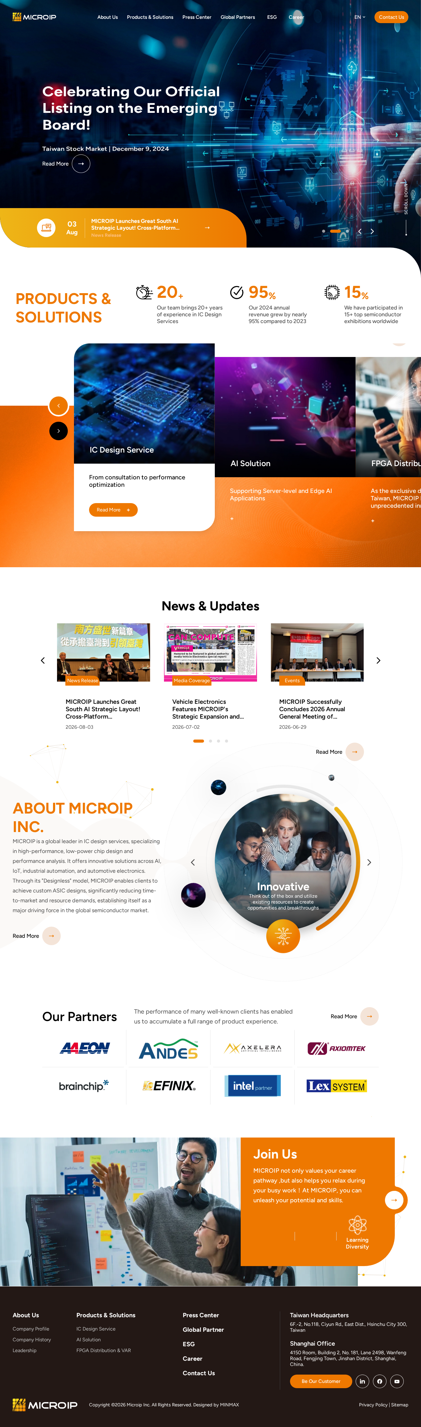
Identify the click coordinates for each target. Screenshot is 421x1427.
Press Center (201, 1315)
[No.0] (323, 231)
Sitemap (399, 1405)
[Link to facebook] (379, 1381)
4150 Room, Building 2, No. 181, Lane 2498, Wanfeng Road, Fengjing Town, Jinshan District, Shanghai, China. (348, 1358)
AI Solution (88, 1340)
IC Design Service (96, 1329)
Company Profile (31, 1329)
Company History (32, 1340)
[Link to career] (394, 1200)
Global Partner (203, 1329)
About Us (26, 1315)
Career (192, 1358)
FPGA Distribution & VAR (103, 1350)
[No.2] (343, 231)
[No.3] (226, 741)
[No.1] (331, 231)
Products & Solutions (105, 1315)
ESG (189, 1344)
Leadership (24, 1350)
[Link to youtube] (397, 1381)
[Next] (372, 231)
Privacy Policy (373, 1405)
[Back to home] (34, 16)
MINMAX (229, 1405)
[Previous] (359, 231)
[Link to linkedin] (362, 1381)
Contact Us (199, 1373)
